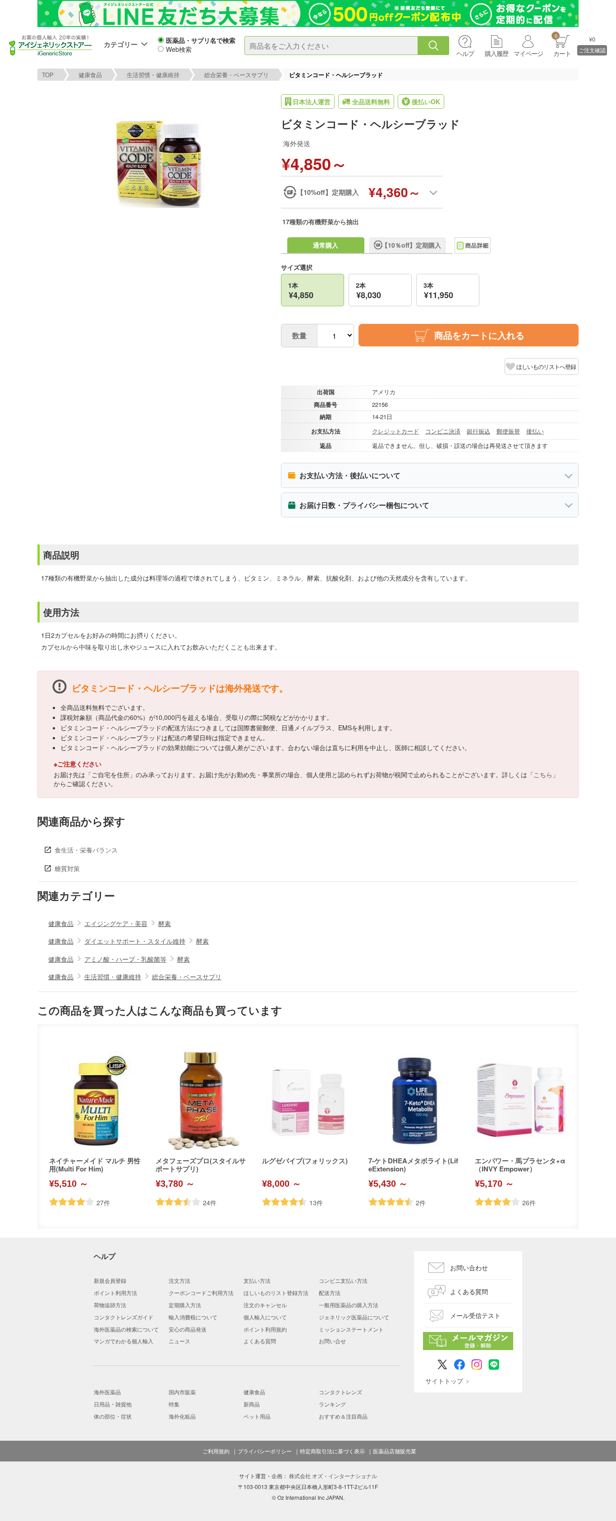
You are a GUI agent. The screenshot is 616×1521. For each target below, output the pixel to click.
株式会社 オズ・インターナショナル (333, 1476)
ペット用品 (257, 1416)
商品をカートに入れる (479, 334)
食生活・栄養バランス (86, 849)
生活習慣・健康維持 (153, 74)
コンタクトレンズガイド (123, 1317)
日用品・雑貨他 (113, 1404)
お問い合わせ (469, 1267)
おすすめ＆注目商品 (343, 1416)
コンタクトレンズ (340, 1392)
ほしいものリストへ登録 (546, 366)
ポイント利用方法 (115, 1292)
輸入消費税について (193, 1317)
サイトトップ (444, 1380)
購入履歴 (496, 53)
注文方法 (179, 1280)
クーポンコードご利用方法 (201, 1292)
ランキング (332, 1404)
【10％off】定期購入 (411, 244)
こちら (542, 774)
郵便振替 (508, 431)
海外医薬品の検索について (126, 1329)
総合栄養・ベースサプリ (236, 74)
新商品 (252, 1404)
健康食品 (90, 74)
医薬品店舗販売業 (394, 1451)
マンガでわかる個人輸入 (123, 1341)
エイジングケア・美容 (115, 923)
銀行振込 (478, 431)
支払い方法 (257, 1280)
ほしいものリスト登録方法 (276, 1292)
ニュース (179, 1341)
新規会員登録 (110, 1280)
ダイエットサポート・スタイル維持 (134, 940)
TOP (48, 74)
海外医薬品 (107, 1392)
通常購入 (325, 244)
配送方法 (329, 1292)
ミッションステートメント (351, 1329)
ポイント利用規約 (265, 1329)
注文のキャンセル (265, 1305)
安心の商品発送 (188, 1329)
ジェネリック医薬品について (354, 1317)
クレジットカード (395, 431)
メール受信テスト (475, 1315)
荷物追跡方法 (110, 1305)
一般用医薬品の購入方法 (348, 1305)
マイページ (528, 53)
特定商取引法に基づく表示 (332, 1451)
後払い (535, 431)
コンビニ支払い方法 (343, 1280)
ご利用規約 (216, 1451)
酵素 (164, 923)
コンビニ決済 (442, 431)
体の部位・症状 (113, 1416)
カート (562, 45)
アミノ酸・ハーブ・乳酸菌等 (125, 958)
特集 (174, 1404)
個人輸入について (265, 1317)
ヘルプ (465, 53)
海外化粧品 (182, 1416)
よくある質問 (260, 1341)
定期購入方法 (185, 1305)
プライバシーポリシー (265, 1451)
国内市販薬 (182, 1392)
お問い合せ (332, 1341)
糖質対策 (67, 868)
